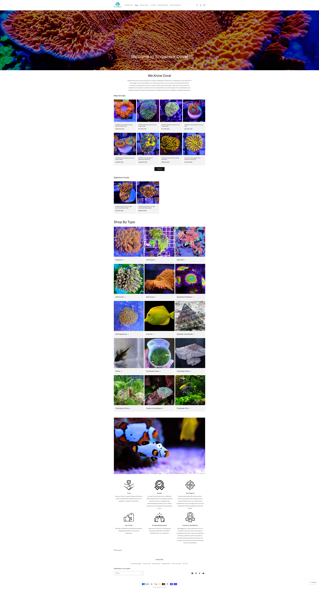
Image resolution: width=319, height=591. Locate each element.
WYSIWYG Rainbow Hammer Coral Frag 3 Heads (170, 125)
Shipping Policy (166, 563)
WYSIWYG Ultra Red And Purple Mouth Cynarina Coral (123, 125)
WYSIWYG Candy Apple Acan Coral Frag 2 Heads (124, 158)
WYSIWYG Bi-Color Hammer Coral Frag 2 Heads (147, 125)
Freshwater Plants (152, 371)
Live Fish (149, 334)
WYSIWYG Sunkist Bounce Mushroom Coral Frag (145, 158)
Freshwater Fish (182, 408)
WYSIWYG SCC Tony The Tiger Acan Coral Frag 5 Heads (146, 207)
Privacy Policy (147, 563)
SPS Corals (119, 297)
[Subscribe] (142, 573)
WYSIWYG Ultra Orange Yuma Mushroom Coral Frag (192, 158)
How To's (185, 563)
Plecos (117, 371)
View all (159, 169)
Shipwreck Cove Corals (161, 587)
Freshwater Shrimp (122, 408)
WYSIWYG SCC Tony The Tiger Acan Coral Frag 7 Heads (123, 207)
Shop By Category (136, 563)
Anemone (118, 260)
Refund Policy (156, 563)
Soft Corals (150, 297)
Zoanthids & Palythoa (184, 297)
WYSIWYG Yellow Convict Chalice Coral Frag (170, 158)
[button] (144, 5)
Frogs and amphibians (154, 408)
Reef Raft (180, 260)
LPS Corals (150, 260)
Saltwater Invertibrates (185, 334)
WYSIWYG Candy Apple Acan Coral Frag (194, 125)
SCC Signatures (121, 334)
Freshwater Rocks (183, 371)
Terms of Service (176, 563)
